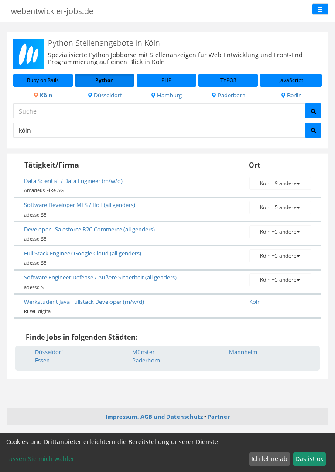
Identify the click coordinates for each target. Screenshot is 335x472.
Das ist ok (309, 459)
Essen (42, 360)
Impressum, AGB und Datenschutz (154, 416)
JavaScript (291, 80)
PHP (166, 80)
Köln (45, 95)
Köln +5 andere (278, 207)
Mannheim (243, 352)
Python (104, 80)
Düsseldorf (107, 95)
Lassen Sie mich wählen (41, 459)
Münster (143, 352)
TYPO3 (228, 80)
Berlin (294, 95)
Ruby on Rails (43, 80)
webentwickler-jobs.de (52, 11)
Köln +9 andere (278, 183)
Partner (219, 416)
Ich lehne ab (269, 459)
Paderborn (231, 95)
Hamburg (169, 95)
